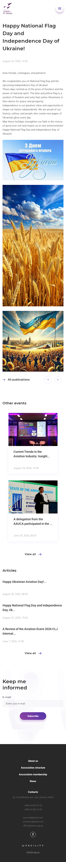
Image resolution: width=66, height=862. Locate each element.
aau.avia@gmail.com (33, 817)
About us (33, 760)
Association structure (33, 767)
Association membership (33, 774)
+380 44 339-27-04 (33, 809)
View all (30, 554)
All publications (19, 379)
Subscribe (33, 716)
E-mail (7, 697)
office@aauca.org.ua (33, 825)
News (33, 781)
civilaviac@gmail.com (33, 821)
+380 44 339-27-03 (33, 805)
